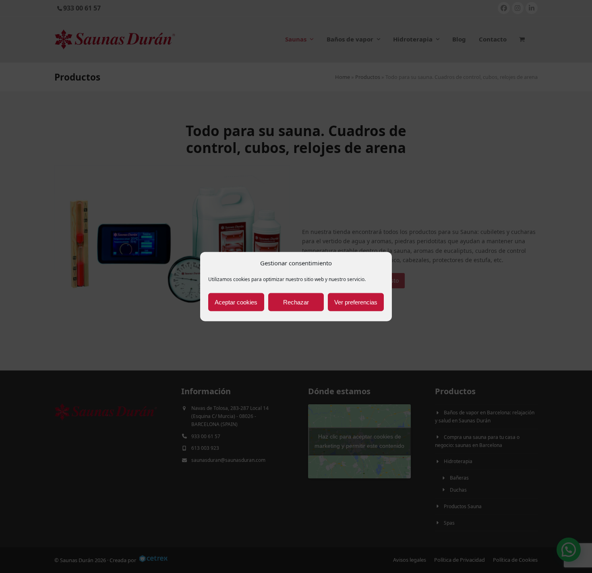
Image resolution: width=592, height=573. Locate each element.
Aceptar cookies (236, 301)
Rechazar (296, 301)
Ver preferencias (355, 301)
